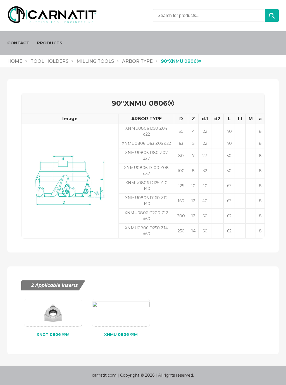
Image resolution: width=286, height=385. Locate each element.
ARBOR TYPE (137, 61)
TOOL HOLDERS (49, 61)
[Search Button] (272, 15)
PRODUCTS (49, 42)
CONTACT (18, 42)
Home (14, 61)
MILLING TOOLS (95, 61)
